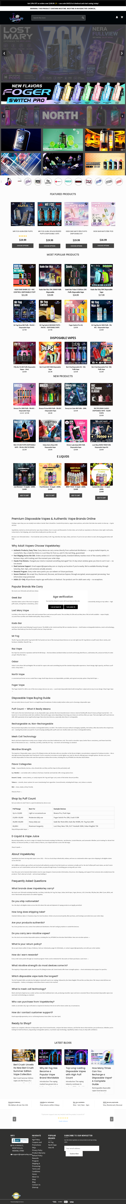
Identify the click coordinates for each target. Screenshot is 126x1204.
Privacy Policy (37, 1150)
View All (51, 1147)
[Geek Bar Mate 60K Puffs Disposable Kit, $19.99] (76, 214)
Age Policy (36, 1139)
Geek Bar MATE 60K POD (103, 231)
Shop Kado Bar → (48, 629)
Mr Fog (50, 1142)
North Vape (52, 1145)
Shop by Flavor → (17, 791)
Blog (34, 1182)
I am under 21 (70, 607)
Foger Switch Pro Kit (76, 325)
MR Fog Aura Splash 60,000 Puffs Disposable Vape (49, 232)
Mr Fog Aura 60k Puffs (23, 231)
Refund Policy (37, 1155)
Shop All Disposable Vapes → (20, 829)
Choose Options (22, 245)
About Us (35, 1177)
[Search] (83, 17)
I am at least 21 (56, 607)
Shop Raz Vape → (22, 654)
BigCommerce (20, 1201)
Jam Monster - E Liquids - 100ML (24, 487)
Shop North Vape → (93, 678)
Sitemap (35, 1187)
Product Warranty (38, 1153)
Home (34, 1174)
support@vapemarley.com (45, 566)
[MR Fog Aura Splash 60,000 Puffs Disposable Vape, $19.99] (50, 214)
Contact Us (36, 1184)
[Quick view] (20, 224)
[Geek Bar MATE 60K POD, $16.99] (103, 214)
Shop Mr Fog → (28, 642)
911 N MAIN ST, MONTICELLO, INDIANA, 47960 (18, 1148)
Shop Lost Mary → (46, 616)
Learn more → (84, 959)
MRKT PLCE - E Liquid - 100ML (76, 487)
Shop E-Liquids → (17, 847)
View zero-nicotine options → (81, 937)
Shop (34, 1179)
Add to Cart (24, 495)
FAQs (34, 1147)
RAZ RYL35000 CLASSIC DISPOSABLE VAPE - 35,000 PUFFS (102, 410)
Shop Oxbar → (20, 667)
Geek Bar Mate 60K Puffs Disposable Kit (76, 232)
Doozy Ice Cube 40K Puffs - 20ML (76, 408)
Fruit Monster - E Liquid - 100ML (50, 487)
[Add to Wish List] (25, 224)
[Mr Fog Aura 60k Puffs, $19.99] (23, 214)
